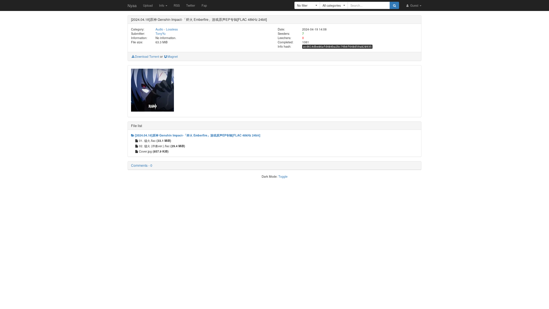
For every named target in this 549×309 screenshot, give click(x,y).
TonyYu (160, 33)
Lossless (172, 29)
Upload (148, 5)
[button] (307, 5)
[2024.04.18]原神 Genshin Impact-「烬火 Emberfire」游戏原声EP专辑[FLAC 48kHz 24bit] (197, 135)
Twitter (190, 5)
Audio (159, 29)
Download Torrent (147, 56)
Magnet (172, 56)
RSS (177, 5)
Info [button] (162, 5)
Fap (204, 5)
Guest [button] (414, 5)
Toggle (283, 176)
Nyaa (132, 5)
